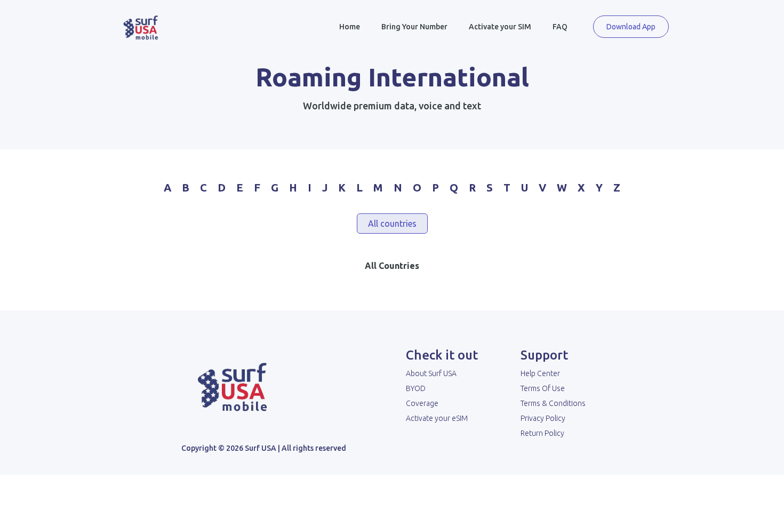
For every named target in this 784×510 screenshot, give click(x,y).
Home (349, 26)
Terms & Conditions (553, 403)
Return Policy (542, 433)
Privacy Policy (543, 418)
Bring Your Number (414, 26)
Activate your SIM (500, 26)
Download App (630, 26)
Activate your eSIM (437, 418)
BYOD (416, 388)
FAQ (560, 26)
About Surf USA (431, 373)
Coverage (422, 403)
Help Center (540, 373)
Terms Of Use (543, 388)
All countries (392, 223)
